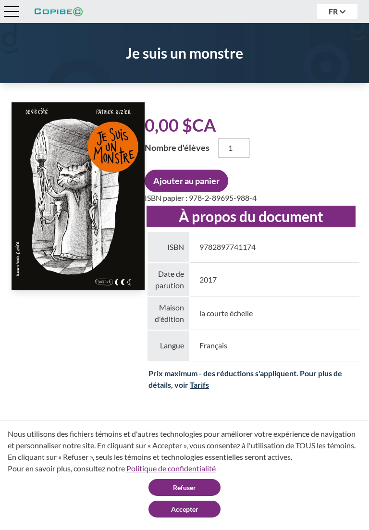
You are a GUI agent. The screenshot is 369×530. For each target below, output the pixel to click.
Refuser (184, 487)
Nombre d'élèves (177, 147)
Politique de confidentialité (171, 468)
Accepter (184, 509)
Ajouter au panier (186, 180)
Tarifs (199, 384)
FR (334, 11)
